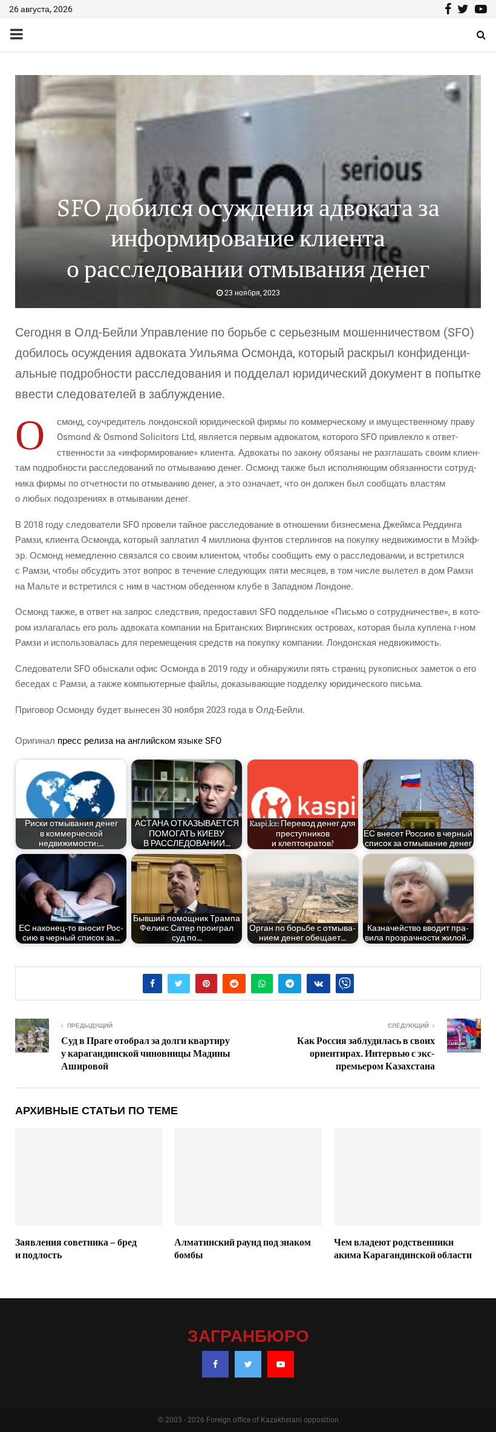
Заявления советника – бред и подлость (76, 1249)
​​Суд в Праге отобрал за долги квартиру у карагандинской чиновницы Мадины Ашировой (145, 1054)
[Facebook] (215, 1364)
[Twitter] (248, 1364)
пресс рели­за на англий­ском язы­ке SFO (140, 740)
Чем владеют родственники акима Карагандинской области (403, 1249)
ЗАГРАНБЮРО (248, 1337)
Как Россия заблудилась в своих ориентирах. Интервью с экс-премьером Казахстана (366, 1054)
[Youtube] (280, 1364)
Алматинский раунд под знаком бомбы (242, 1249)
